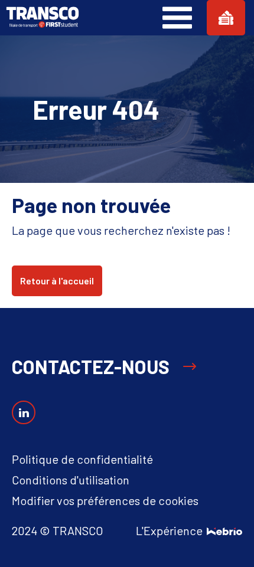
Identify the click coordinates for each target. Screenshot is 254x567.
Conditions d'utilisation (70, 480)
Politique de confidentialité (82, 459)
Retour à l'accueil (57, 280)
